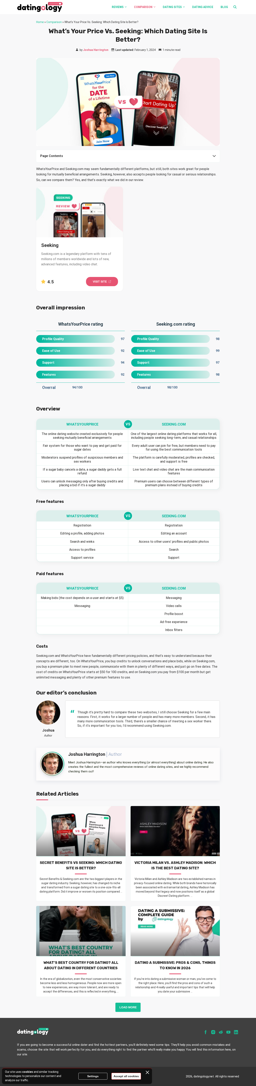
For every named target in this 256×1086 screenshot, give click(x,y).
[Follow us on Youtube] (228, 1032)
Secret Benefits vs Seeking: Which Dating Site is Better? (81, 865)
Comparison (143, 7)
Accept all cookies (126, 1076)
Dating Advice (202, 7)
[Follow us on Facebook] (206, 1032)
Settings (93, 1076)
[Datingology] (46, 7)
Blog (224, 7)
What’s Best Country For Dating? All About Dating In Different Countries (80, 965)
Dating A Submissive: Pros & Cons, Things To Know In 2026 (175, 965)
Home (40, 22)
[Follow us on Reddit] (221, 1032)
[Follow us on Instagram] (213, 1032)
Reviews (118, 7)
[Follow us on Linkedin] (236, 1032)
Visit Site (100, 281)
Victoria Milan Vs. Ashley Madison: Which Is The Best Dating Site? (175, 865)
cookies (27, 1071)
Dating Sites (172, 7)
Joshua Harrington (95, 49)
